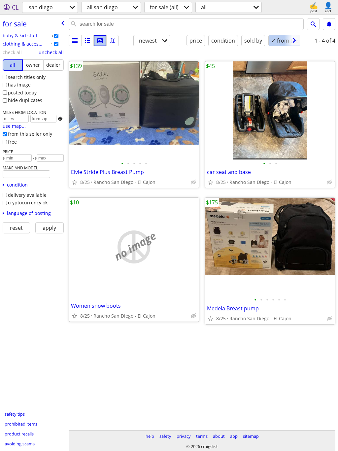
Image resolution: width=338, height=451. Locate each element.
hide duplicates (25, 100)
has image (19, 85)
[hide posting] (193, 182)
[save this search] (329, 24)
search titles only (27, 77)
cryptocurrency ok (28, 202)
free (12, 142)
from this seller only (30, 134)
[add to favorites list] (75, 182)
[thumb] (87, 40)
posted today (22, 92)
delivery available (27, 195)
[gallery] (100, 40)
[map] (112, 40)
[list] (75, 40)
